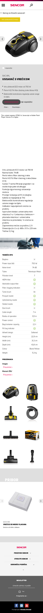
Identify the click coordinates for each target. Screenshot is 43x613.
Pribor (5, 107)
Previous (2, 39)
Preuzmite (7, 367)
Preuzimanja (15, 107)
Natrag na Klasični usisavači (14, 13)
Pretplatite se (21, 596)
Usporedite (8, 68)
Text (23, 591)
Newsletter (21, 580)
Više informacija (20, 528)
